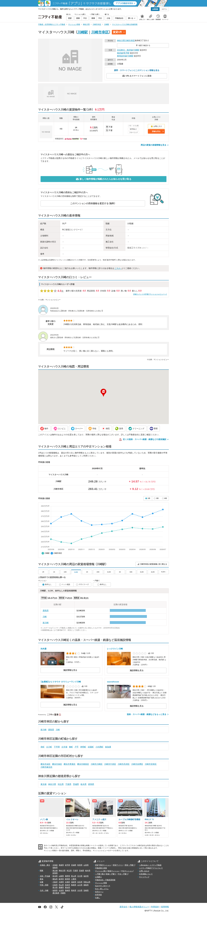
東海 (41, 879)
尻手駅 (126, 53)
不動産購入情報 (101, 868)
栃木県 (83, 784)
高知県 (67, 888)
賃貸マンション (105, 865)
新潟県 (55, 876)
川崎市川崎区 (97, 764)
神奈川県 (121, 40)
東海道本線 (122, 56)
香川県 (55, 888)
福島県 (55, 868)
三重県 (73, 879)
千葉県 (68, 784)
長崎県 (67, 890)
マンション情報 (101, 883)
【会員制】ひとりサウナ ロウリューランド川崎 (61, 682)
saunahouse (113, 682)
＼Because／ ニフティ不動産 (150, 865)
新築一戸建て (111, 874)
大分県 (79, 890)
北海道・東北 (45, 865)
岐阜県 (61, 879)
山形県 (86, 865)
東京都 (43, 784)
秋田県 (79, 865)
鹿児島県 (56, 893)
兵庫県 (61, 882)
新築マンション (114, 871)
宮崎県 (86, 890)
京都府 (67, 882)
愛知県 (55, 879)
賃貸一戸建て (130, 865)
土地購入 (98, 877)
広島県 (55, 885)
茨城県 (76, 784)
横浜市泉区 (57, 764)
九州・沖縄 (44, 890)
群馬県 (91, 784)
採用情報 (165, 906)
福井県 (86, 876)
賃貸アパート (118, 865)
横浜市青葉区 (69, 764)
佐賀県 (61, 890)
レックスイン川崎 (115, 649)
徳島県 (86, 885)
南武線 (120, 53)
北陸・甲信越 (45, 876)
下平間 (57, 747)
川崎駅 (82, 32)
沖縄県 (62, 893)
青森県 (61, 865)
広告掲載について (146, 874)
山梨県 (61, 876)
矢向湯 (43, 649)
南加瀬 (108, 747)
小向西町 (99, 747)
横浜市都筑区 (83, 764)
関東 (41, 871)
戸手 (77, 747)
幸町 (42, 747)
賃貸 (96, 865)
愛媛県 (61, 888)
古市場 (64, 747)
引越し (97, 898)
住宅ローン (99, 892)
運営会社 (123, 906)
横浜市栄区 (45, 764)
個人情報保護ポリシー (139, 906)
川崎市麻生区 (46, 767)
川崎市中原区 (110, 764)
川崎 (45, 616)
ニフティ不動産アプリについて (151, 868)
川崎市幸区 (100, 32)
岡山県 (61, 885)
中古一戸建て (123, 874)
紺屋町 (91, 747)
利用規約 (155, 906)
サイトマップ (144, 877)
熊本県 (73, 890)
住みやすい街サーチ (102, 886)
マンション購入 (101, 871)
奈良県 (79, 882)
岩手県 (67, 865)
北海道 (55, 865)
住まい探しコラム (102, 889)
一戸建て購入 (100, 874)
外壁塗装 (98, 895)
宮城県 (73, 865)
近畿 (41, 882)
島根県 (73, 885)
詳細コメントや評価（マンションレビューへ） (150, 294)
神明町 (83, 747)
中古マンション (127, 871)
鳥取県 (67, 885)
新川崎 (46, 623)
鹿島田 (46, 610)
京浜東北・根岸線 (125, 50)
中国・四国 (44, 885)
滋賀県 (73, 882)
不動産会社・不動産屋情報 (105, 880)
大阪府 (55, 882)
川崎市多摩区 (137, 764)
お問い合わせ (144, 871)
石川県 (79, 876)
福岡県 (55, 890)
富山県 (73, 876)
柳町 (71, 747)
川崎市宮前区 (151, 764)
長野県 (67, 876)
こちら (117, 268)
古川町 (49, 747)
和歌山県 (87, 882)
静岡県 (67, 879)
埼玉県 (61, 784)
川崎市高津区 (124, 764)
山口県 (79, 885)
